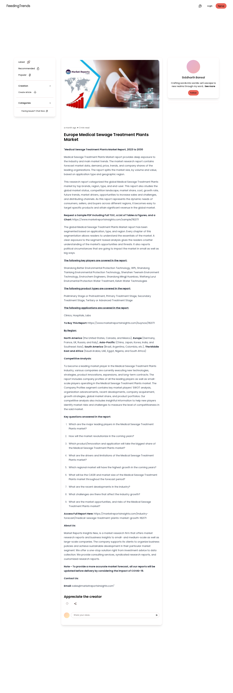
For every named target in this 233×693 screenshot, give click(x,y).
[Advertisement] (116, 34)
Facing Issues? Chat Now (33, 111)
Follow (193, 92)
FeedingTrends (18, 6)
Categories (24, 103)
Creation (23, 85)
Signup (221, 6)
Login (209, 6)
